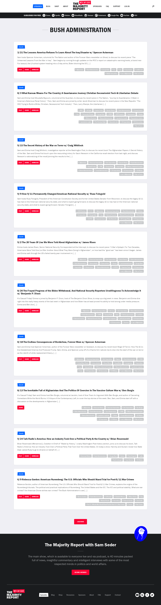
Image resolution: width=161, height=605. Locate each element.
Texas (80, 371)
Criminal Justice (138, 110)
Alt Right (89, 110)
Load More (80, 522)
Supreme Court (100, 219)
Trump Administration (102, 170)
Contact (118, 595)
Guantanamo (131, 114)
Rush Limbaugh (117, 460)
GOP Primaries (120, 114)
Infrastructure (89, 267)
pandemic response (110, 319)
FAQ (107, 6)
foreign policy (82, 215)
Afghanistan (79, 70)
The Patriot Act (113, 219)
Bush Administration (92, 70)
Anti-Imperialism (111, 163)
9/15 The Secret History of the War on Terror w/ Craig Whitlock (50, 145)
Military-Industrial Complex (135, 166)
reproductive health (121, 118)
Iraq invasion (128, 70)
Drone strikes (105, 263)
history (122, 456)
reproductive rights (85, 122)
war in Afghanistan (126, 74)
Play (20, 70)
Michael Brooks (105, 501)
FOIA (100, 166)
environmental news (126, 263)
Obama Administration (106, 118)
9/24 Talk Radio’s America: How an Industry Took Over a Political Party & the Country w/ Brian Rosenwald (72, 438)
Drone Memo (107, 363)
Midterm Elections (91, 118)
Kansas (141, 114)
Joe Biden (140, 315)
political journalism (125, 319)
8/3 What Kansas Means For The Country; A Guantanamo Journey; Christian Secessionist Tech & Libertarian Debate (77, 93)
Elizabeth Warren (120, 497)
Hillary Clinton (133, 497)
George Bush (105, 70)
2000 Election (82, 211)
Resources (70, 595)
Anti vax (111, 311)
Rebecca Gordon (128, 501)
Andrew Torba (99, 110)
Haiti (117, 315)
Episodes (38, 6)
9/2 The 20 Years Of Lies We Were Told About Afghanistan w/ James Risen (56, 242)
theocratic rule (113, 122)
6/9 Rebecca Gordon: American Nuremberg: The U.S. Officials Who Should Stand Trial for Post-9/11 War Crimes (75, 479)
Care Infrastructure (110, 411)
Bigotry (118, 359)
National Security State (126, 215)
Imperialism (120, 166)
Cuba (77, 114)
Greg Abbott (118, 363)
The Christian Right (100, 122)
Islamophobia (88, 367)
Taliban (115, 415)
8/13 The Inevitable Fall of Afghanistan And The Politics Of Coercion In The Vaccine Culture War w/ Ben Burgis (75, 390)
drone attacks (94, 263)
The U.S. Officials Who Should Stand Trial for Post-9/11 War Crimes (106, 504)
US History (140, 415)
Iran (114, 70)
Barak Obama (123, 259)
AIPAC (81, 110)
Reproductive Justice (137, 118)
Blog (48, 6)
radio (141, 456)
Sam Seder (139, 501)
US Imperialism (126, 122)
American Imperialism (96, 163)
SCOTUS (90, 219)
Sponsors (97, 6)
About (65, 6)
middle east (139, 70)
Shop (57, 6)
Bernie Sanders (82, 497)
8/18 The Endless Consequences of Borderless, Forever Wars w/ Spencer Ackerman (61, 342)
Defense (140, 211)
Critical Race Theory (83, 363)
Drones (115, 263)
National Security (111, 215)
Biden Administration (137, 259)
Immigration (128, 363)
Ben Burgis (140, 408)
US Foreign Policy (125, 219)
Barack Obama (111, 110)
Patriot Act (140, 215)
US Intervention (138, 122)
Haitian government (128, 315)
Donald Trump (92, 166)
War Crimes (139, 504)
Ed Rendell (109, 497)
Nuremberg (116, 501)
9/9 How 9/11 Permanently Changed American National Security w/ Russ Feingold (61, 193)
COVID (99, 315)
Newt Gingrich (132, 456)
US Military (139, 170)
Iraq (120, 70)
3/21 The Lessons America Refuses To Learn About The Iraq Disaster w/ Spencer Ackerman (65, 52)
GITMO (110, 114)
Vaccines (126, 322)
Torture (130, 504)
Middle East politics (111, 74)
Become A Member (80, 572)
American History (99, 408)
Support (116, 6)
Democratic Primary (88, 114)
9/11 (91, 211)
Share (27, 70)
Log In (127, 6)
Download (35, 70)
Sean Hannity (129, 460)
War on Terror (139, 74)
